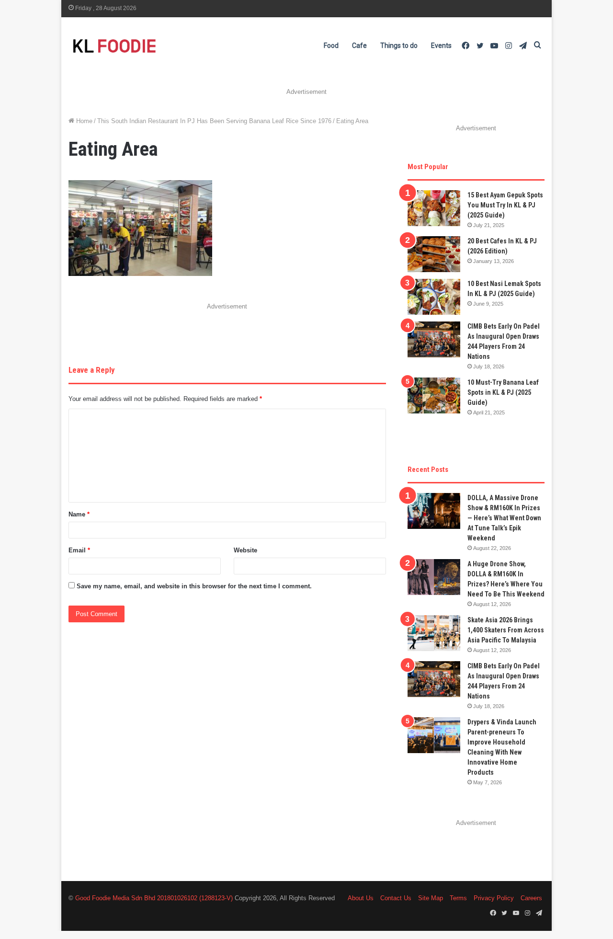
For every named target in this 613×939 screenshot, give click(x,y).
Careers (531, 898)
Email (79, 550)
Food (331, 45)
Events (441, 45)
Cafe (359, 45)
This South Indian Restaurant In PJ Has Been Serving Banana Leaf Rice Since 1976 (214, 121)
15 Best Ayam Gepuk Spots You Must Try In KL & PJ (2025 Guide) (505, 205)
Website (245, 550)
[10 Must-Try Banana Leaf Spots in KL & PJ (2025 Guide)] (434, 395)
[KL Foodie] (152, 46)
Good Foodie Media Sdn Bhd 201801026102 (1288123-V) (154, 898)
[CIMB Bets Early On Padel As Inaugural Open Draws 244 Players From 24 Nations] (434, 339)
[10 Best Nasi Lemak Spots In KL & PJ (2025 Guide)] (434, 297)
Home (83, 121)
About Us (361, 898)
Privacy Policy (494, 898)
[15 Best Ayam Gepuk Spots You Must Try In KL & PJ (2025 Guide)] (434, 208)
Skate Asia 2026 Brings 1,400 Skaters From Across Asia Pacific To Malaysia (505, 630)
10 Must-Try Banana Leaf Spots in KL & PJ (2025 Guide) (503, 392)
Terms (458, 898)
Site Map (430, 898)
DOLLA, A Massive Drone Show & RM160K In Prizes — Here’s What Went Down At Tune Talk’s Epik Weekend (504, 518)
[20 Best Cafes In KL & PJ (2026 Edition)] (434, 254)
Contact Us (395, 898)
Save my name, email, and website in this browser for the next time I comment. (194, 586)
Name (79, 514)
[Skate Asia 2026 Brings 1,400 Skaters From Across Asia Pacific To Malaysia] (434, 633)
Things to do (399, 45)
